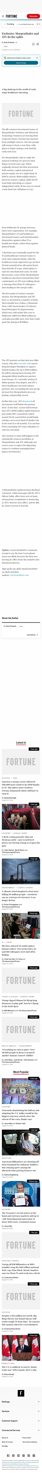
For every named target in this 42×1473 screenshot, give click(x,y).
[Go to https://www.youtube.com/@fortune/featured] (33, 1455)
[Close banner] (37, 58)
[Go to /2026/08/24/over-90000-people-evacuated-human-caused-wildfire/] (21, 1029)
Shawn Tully (20, 1123)
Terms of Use (14, 1462)
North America (9, 1046)
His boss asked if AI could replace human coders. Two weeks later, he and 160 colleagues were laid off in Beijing (19, 950)
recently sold (24, 363)
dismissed (27, 401)
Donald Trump (20, 833)
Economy (6, 833)
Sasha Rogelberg (11, 1175)
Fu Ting (19, 959)
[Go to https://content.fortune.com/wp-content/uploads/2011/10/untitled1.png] (21, 114)
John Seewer (28, 1060)
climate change (25, 887)
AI (3, 942)
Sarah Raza (19, 850)
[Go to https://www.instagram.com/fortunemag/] (23, 1455)
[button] (9, 43)
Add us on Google (21, 63)
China (9, 942)
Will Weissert (9, 1011)
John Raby (8, 1060)
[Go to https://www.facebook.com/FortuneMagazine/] (8, 1455)
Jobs (15, 778)
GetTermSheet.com (19, 575)
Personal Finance (10, 1261)
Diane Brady (9, 1374)
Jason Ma (8, 1123)
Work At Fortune (7, 1442)
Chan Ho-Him (9, 959)
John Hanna (9, 850)
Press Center (26, 1438)
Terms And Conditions (29, 1442)
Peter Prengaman (11, 904)
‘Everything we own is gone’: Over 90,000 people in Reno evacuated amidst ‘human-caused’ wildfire (18, 1052)
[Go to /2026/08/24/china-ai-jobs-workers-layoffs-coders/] (21, 926)
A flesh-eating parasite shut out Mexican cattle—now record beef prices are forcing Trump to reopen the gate (21, 841)
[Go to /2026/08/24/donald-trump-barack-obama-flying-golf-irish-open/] (21, 980)
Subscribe (33, 16)
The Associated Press (11, 852)
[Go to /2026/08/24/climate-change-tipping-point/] (21, 871)
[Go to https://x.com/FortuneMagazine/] (13, 1455)
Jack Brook (18, 1060)
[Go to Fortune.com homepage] (11, 16)
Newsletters (8, 1363)
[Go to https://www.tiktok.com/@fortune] (28, 1455)
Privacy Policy (22, 1462)
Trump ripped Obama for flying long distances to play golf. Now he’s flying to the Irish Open (20, 1003)
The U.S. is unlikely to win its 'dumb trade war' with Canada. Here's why (19, 1368)
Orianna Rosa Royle (12, 1329)
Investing (7, 1158)
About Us (5, 1438)
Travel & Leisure (10, 996)
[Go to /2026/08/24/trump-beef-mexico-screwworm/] (21, 817)
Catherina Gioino (11, 1277)
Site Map (5, 1446)
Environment (8, 887)
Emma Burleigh (10, 798)
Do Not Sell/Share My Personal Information (19, 1464)
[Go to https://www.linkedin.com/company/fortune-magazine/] (18, 1455)
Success (6, 778)
